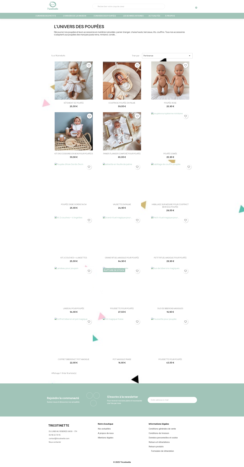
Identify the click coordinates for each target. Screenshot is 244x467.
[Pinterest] (93, 403)
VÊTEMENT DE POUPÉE (74, 103)
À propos (170, 16)
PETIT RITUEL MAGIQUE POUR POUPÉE (170, 257)
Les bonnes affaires (133, 16)
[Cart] (195, 6)
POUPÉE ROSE (170, 103)
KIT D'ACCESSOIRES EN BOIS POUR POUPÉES (74, 153)
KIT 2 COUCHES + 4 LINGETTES (73, 257)
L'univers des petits (46, 16)
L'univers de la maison (74, 16)
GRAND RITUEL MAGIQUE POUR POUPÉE (122, 257)
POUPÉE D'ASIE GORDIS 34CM (73, 204)
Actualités (154, 16)
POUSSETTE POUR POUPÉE (122, 308)
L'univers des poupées (105, 16)
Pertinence (167, 55)
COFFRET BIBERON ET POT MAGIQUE (73, 359)
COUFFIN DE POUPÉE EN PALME (122, 103)
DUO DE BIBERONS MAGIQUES (170, 308)
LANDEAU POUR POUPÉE (73, 308)
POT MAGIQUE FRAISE (122, 359)
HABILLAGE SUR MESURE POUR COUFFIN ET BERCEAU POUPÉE (170, 205)
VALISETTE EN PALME (122, 204)
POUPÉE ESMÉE (170, 153)
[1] (193, 400)
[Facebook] (89, 395)
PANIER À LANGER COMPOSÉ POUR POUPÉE (122, 153)
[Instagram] (96, 395)
